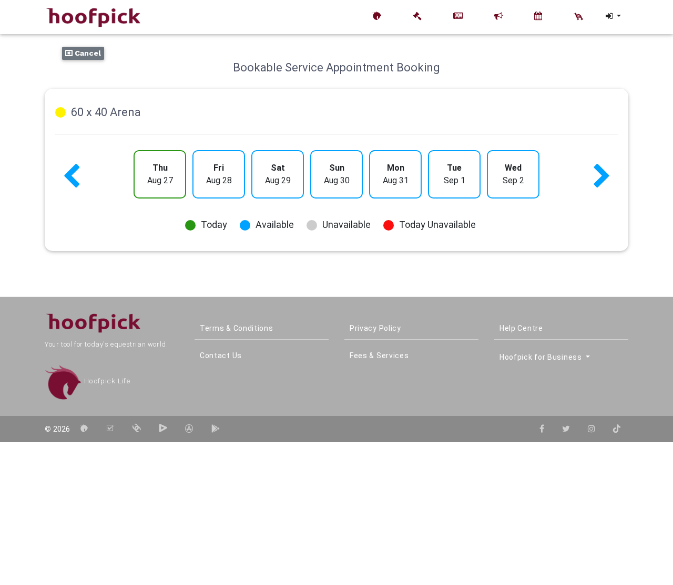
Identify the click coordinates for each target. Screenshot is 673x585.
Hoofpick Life (105, 381)
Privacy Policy (375, 328)
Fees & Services (379, 355)
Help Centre (521, 328)
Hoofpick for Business (541, 357)
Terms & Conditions (236, 328)
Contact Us (221, 355)
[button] (612, 16)
